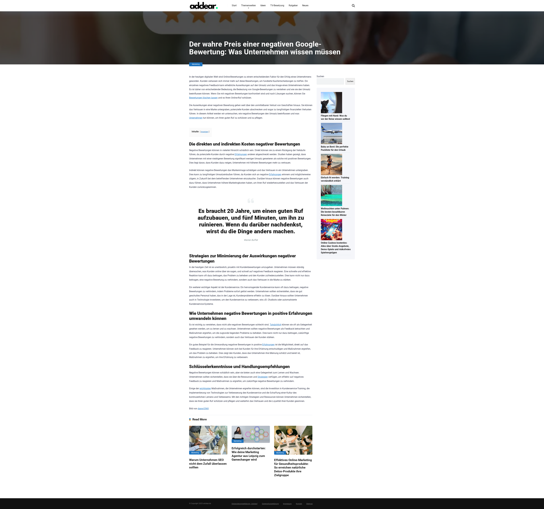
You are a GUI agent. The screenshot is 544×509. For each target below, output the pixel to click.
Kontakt (299, 504)
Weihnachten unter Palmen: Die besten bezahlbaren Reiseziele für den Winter (335, 211)
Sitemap (309, 504)
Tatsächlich (275, 324)
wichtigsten (205, 388)
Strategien (263, 377)
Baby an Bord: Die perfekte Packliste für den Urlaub (334, 148)
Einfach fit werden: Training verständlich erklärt (335, 179)
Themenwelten (248, 5)
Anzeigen (204, 132)
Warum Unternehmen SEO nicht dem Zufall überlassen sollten (208, 463)
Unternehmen (195, 117)
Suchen (320, 76)
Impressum (287, 504)
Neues (305, 5)
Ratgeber (293, 5)
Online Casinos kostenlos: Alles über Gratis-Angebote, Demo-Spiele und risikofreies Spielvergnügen (336, 247)
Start (234, 5)
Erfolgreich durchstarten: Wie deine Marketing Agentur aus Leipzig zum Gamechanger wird (249, 453)
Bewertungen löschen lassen (203, 97)
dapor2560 (203, 408)
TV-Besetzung (277, 5)
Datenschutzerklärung (270, 504)
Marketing (196, 64)
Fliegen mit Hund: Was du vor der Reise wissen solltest (335, 117)
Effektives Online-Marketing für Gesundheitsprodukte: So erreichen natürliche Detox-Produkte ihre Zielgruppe (293, 467)
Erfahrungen (241, 154)
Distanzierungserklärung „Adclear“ (245, 504)
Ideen (263, 5)
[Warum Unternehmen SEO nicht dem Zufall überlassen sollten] (208, 440)
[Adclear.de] (203, 5)
